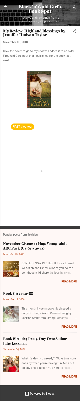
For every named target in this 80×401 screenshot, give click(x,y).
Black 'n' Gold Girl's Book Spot (40, 8)
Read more (69, 281)
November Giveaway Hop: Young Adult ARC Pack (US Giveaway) (35, 246)
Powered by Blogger (42, 393)
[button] (74, 32)
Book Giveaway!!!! (18, 293)
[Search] (74, 8)
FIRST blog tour (22, 126)
